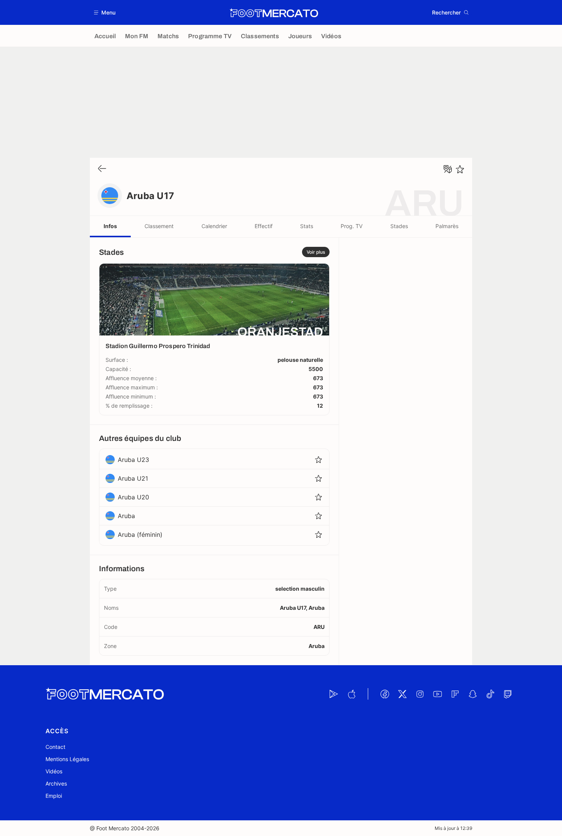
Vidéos (53, 771)
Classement (159, 226)
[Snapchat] (472, 694)
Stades (399, 226)
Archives (56, 783)
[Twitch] (507, 694)
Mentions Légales (67, 759)
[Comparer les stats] (447, 169)
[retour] (102, 169)
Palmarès (446, 226)
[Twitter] (402, 694)
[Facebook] (384, 694)
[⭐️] (460, 169)
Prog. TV (351, 226)
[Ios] (351, 694)
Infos (110, 226)
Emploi (53, 795)
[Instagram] (420, 694)
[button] (105, 12)
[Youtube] (437, 694)
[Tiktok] (490, 694)
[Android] (333, 694)
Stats (306, 226)
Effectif (264, 226)
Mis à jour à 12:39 (453, 828)
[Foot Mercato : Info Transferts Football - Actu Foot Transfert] (273, 12)
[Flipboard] (455, 694)
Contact (55, 747)
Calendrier (214, 226)
